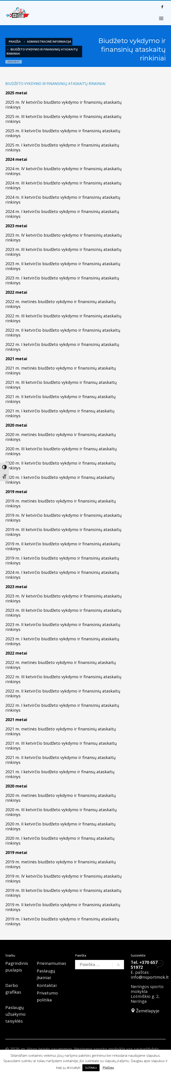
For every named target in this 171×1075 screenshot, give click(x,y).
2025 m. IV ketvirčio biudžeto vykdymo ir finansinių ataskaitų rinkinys (63, 104)
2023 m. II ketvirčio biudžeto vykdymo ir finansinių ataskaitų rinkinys (62, 266)
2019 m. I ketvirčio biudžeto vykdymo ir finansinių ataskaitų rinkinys (62, 560)
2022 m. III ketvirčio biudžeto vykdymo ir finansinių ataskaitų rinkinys (63, 318)
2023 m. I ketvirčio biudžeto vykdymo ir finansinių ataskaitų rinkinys (62, 280)
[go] (118, 965)
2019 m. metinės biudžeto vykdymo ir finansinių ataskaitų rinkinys (60, 503)
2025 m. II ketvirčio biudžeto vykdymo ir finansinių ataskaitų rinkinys (62, 133)
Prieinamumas (51, 963)
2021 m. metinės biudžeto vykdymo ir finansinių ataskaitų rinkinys (60, 370)
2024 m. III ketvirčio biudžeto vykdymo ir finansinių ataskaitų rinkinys (63, 185)
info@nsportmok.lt (150, 977)
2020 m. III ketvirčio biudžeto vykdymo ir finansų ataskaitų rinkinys (61, 451)
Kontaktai (47, 985)
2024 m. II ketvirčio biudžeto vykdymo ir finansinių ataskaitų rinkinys (62, 199)
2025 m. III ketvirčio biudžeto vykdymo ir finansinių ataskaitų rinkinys (63, 119)
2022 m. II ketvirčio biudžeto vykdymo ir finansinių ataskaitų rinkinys (62, 332)
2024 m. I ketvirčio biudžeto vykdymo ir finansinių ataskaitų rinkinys (62, 214)
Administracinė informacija (49, 41)
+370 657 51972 (144, 964)
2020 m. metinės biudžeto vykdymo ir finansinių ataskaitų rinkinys (60, 437)
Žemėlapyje (147, 1011)
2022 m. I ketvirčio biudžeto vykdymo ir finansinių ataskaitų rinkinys (62, 347)
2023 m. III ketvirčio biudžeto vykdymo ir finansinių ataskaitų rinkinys (63, 252)
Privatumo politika (47, 996)
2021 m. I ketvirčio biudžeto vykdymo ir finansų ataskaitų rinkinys (59, 413)
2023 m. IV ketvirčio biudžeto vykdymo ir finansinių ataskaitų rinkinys (63, 237)
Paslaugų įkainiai (46, 974)
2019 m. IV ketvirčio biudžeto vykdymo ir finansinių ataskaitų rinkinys (63, 518)
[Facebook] (162, 6)
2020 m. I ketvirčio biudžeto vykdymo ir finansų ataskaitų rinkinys (59, 480)
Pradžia (15, 41)
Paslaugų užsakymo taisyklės (15, 1014)
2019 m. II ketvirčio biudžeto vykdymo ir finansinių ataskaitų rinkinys (62, 546)
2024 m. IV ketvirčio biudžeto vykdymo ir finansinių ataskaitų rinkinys (63, 171)
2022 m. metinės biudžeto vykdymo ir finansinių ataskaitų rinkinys (60, 304)
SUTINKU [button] (91, 1068)
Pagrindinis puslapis (16, 966)
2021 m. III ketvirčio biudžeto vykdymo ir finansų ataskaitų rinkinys (61, 385)
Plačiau (108, 1067)
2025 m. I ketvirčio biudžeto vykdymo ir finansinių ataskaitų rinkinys (62, 147)
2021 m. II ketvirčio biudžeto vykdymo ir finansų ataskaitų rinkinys (60, 399)
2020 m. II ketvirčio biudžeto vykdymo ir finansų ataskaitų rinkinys (60, 465)
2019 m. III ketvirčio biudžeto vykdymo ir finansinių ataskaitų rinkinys (63, 532)
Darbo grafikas (13, 988)
